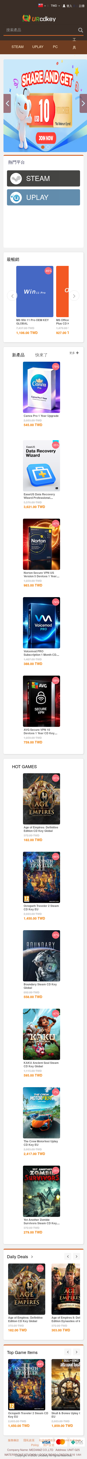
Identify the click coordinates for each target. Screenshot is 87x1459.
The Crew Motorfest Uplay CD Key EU (41, 1143)
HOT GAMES (24, 766)
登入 (69, 6)
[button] (7, 103)
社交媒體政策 (47, 1440)
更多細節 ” (34, 313)
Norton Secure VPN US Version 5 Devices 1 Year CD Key (40, 576)
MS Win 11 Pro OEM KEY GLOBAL (32, 321)
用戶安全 (48, 1445)
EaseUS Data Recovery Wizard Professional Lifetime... (39, 497)
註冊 (82, 6)
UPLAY (37, 46)
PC (55, 46)
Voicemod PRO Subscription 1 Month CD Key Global (40, 654)
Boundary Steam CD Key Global (40, 986)
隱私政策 (29, 1440)
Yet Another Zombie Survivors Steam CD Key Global (40, 1223)
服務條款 (13, 1440)
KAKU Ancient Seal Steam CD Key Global (41, 1064)
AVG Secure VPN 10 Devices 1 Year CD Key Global (39, 733)
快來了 (41, 354)
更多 (72, 353)
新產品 (18, 354)
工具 (74, 43)
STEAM (17, 46)
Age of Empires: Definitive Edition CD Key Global (41, 829)
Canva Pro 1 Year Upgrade (41, 416)
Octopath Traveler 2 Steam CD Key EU (41, 907)
